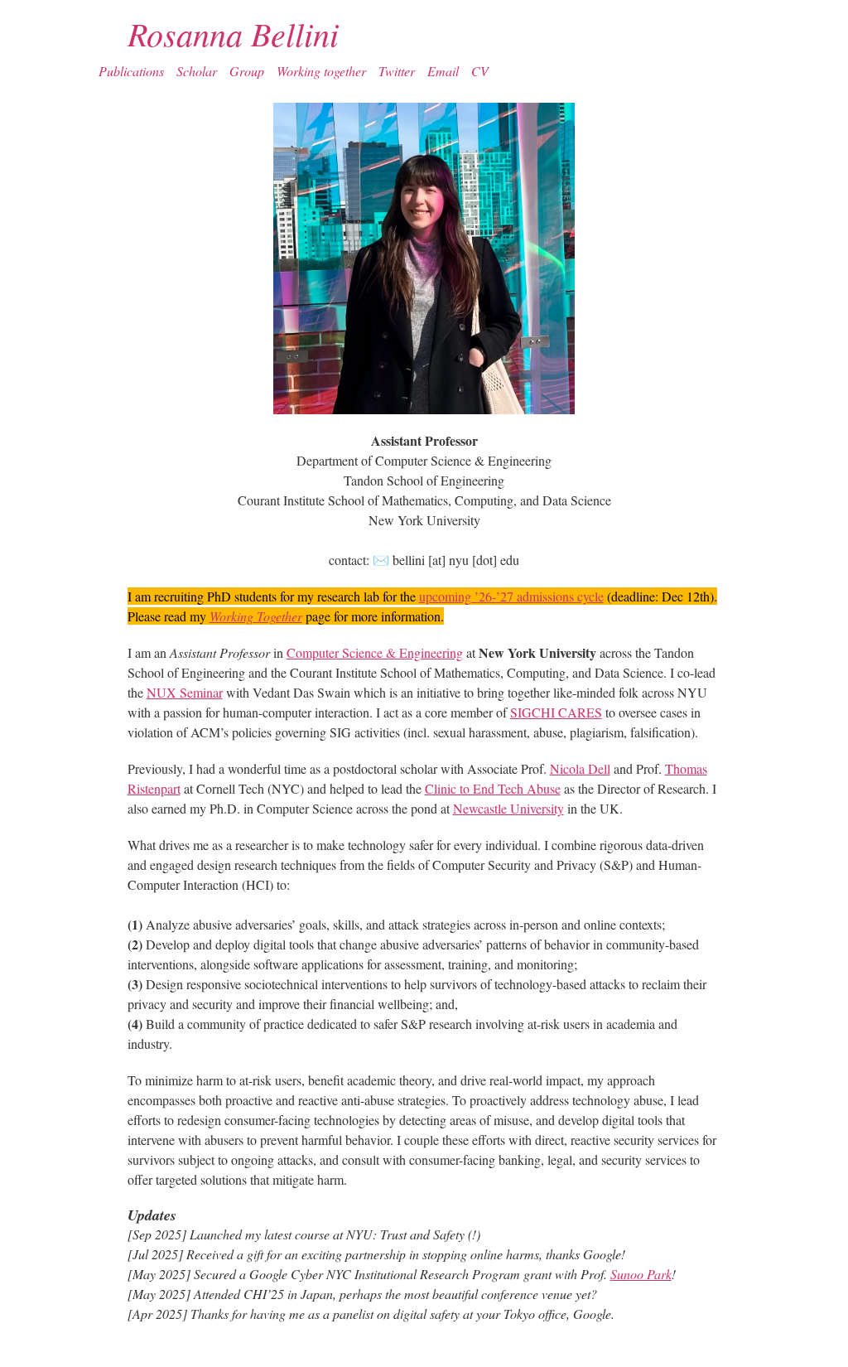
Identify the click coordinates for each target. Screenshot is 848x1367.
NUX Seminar (185, 692)
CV (480, 71)
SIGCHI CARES (556, 712)
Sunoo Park (641, 1273)
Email (443, 71)
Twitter (396, 71)
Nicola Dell (580, 768)
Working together (321, 71)
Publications (131, 71)
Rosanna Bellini (233, 33)
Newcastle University (508, 808)
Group (246, 71)
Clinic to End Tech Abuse (493, 788)
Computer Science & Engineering (375, 652)
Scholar (196, 71)
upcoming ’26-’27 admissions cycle (511, 596)
